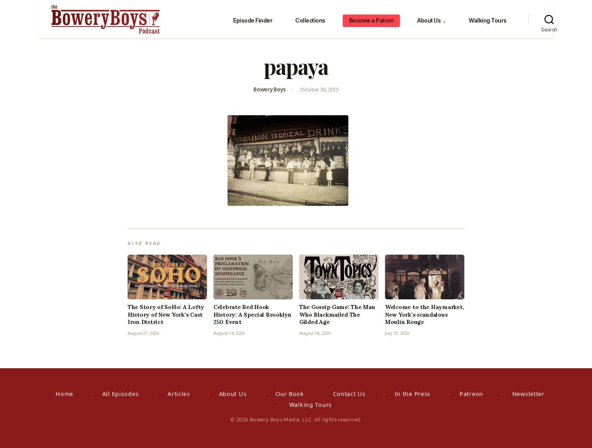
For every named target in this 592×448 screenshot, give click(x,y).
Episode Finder (252, 20)
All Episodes (120, 394)
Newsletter (528, 394)
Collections (310, 20)
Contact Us (349, 394)
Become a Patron (371, 20)
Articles (179, 394)
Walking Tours (488, 20)
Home (64, 394)
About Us (431, 20)
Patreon (471, 394)
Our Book (289, 394)
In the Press (413, 394)
